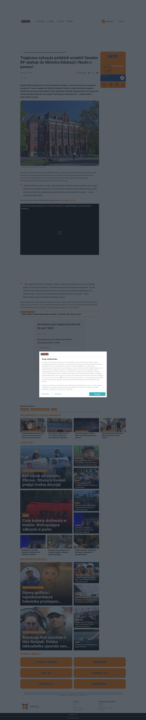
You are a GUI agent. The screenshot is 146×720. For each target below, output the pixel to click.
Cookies (52, 389)
